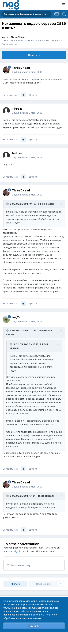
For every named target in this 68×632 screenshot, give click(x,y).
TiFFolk (17, 108)
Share (16, 583)
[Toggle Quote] (7, 203)
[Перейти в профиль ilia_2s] (6, 319)
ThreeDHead (17, 37)
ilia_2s (16, 317)
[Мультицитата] (23, 94)
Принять (34, 625)
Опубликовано (27, 71)
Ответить (34, 55)
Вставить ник (10, 95)
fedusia (17, 153)
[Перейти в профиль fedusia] (6, 155)
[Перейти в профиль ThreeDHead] (6, 69)
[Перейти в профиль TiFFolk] (6, 110)
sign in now (20, 551)
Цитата (33, 95)
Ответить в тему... (20, 565)
